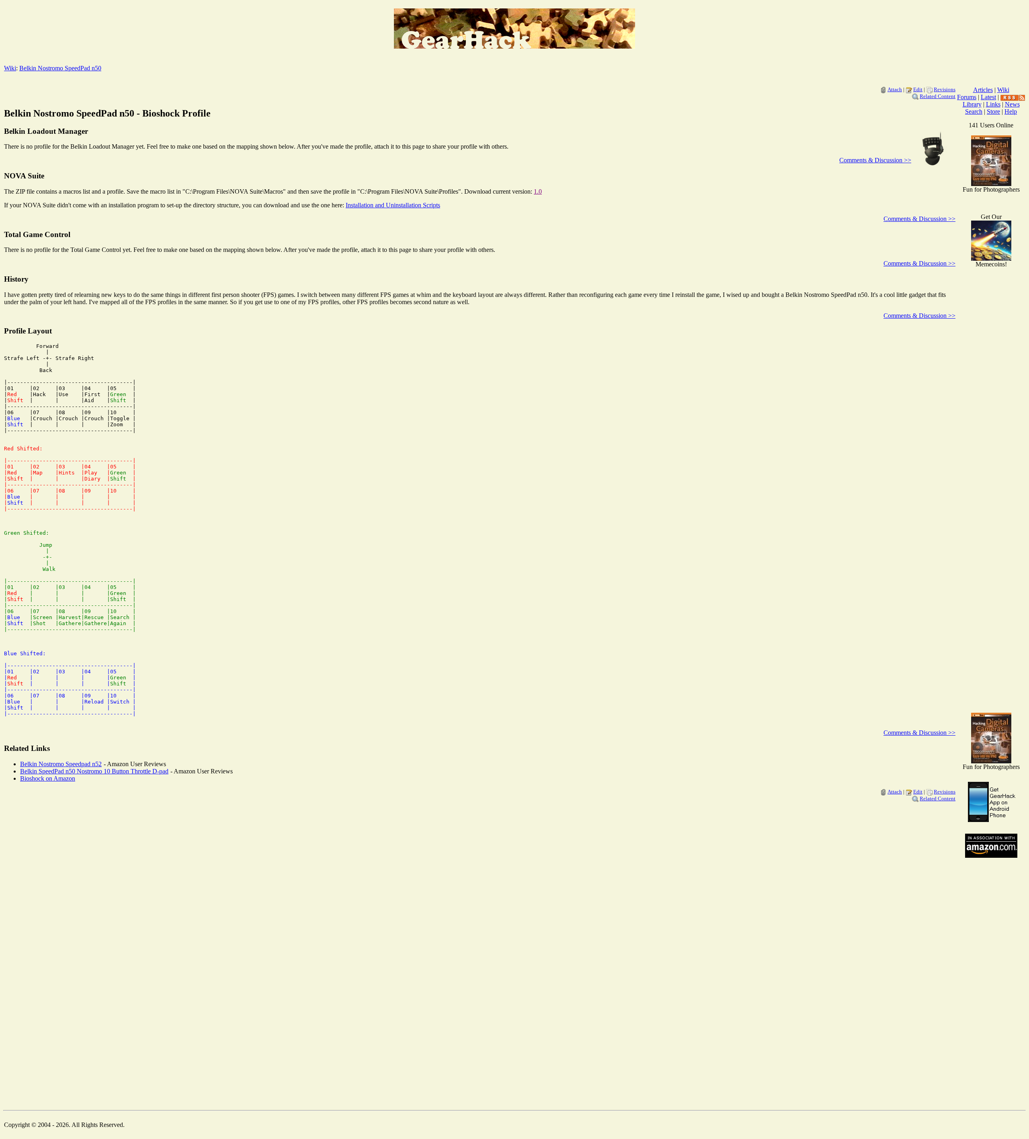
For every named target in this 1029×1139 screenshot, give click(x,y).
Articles (983, 89)
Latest (988, 97)
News (1012, 104)
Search (973, 111)
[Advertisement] (991, 578)
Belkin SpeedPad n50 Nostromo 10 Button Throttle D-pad (94, 771)
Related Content (937, 96)
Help (1010, 111)
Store (993, 111)
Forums (966, 97)
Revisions (944, 89)
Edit (917, 89)
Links (993, 104)
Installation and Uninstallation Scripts (393, 205)
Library (972, 104)
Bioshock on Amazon (47, 778)
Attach (895, 89)
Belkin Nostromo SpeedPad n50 (60, 68)
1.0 (538, 191)
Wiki (10, 68)
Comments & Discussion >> (875, 160)
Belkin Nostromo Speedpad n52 (61, 764)
